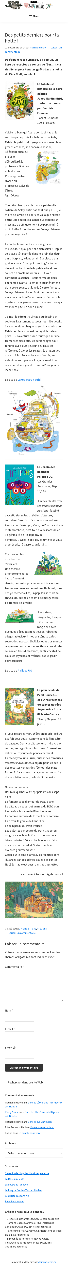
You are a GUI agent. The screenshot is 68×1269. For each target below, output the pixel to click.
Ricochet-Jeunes (14, 1201)
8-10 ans (42, 928)
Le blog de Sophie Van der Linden (23, 1190)
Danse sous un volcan (40, 1121)
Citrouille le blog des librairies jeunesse (27, 1173)
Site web (10, 1047)
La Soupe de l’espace (16, 1184)
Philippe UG (25, 670)
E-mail (10, 1029)
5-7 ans (32, 928)
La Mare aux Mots (14, 1179)
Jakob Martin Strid (29, 379)
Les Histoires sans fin (17, 1195)
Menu (36, 16)
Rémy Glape (11, 1112)
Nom (9, 1010)
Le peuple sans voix (29, 1133)
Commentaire (14, 967)
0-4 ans (23, 928)
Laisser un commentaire (22, 932)
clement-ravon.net (47, 1262)
